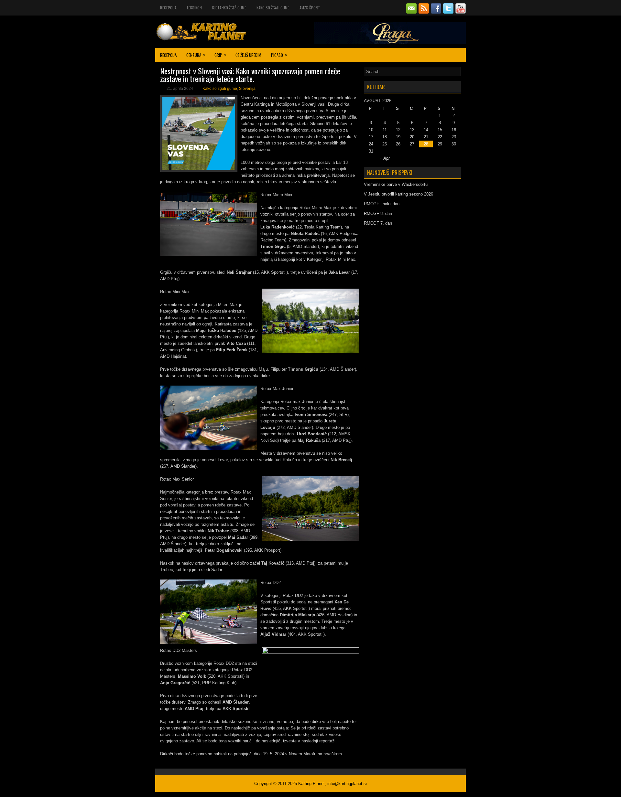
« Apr (385, 158)
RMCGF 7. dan (378, 223)
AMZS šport (310, 7)
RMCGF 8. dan (378, 213)
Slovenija (247, 88)
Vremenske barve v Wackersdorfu (396, 184)
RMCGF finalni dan (381, 203)
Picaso (279, 54)
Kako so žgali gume (272, 7)
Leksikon (194, 7)
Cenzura (195, 54)
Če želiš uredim (248, 55)
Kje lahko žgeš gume (229, 7)
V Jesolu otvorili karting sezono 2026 (398, 194)
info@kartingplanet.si (347, 783)
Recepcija (168, 7)
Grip (220, 54)
